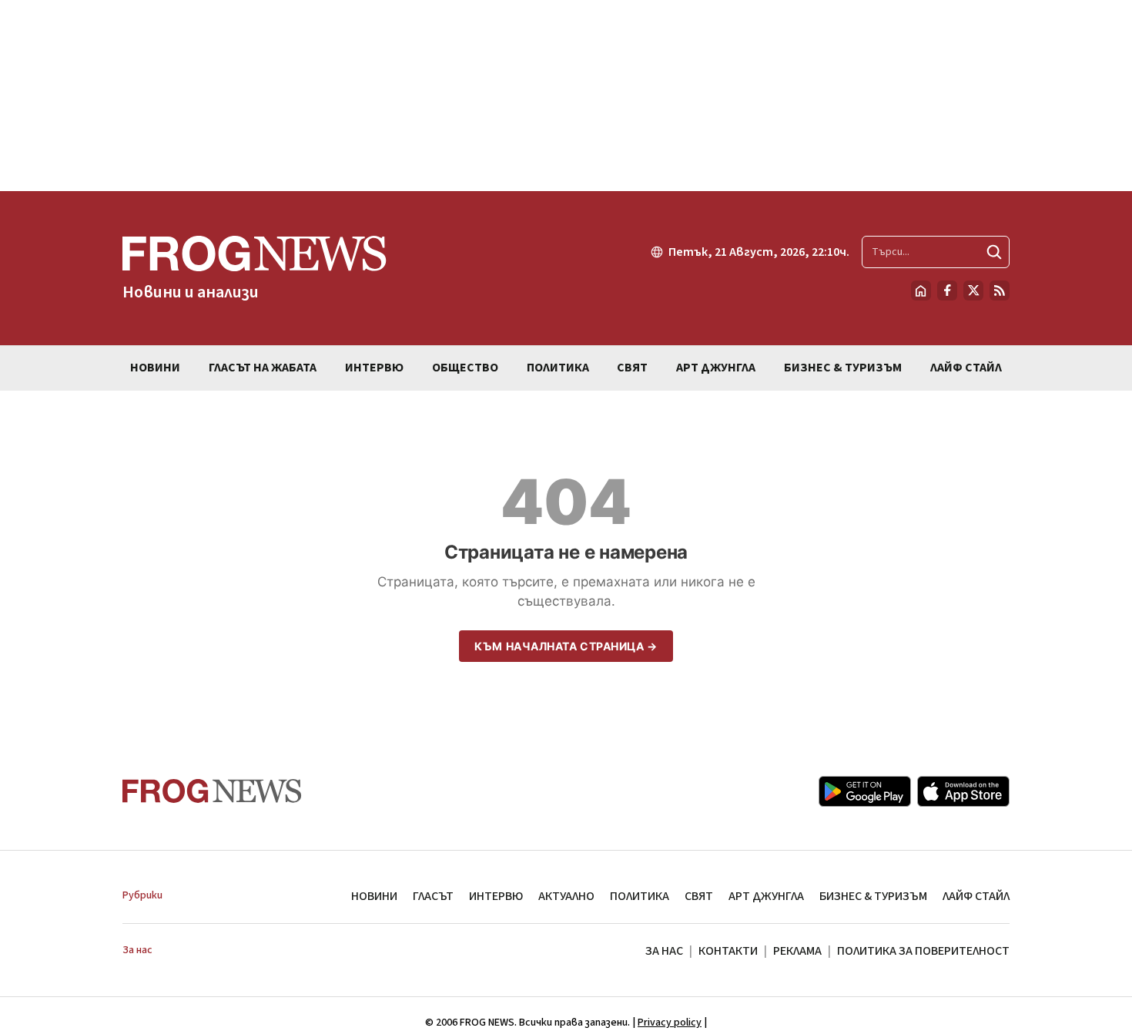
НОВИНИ (374, 896)
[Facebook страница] (947, 290)
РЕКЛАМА (797, 950)
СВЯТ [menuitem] (632, 367)
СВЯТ (699, 896)
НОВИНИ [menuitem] (155, 367)
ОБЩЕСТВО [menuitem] (465, 367)
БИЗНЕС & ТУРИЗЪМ (873, 896)
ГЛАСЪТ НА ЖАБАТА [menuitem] (262, 367)
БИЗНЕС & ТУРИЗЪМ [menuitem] (843, 367)
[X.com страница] (973, 290)
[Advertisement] (566, 95)
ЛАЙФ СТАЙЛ (976, 896)
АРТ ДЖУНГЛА (766, 896)
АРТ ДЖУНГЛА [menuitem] (715, 367)
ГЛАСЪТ (433, 896)
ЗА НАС (664, 950)
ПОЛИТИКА (639, 896)
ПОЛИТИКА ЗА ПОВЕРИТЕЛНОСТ (923, 950)
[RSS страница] (1000, 290)
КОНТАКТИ (728, 950)
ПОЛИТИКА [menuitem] (558, 367)
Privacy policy (670, 1022)
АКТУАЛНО (566, 896)
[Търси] (994, 252)
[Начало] (921, 290)
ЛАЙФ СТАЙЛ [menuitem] (966, 367)
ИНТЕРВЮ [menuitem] (374, 367)
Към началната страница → (565, 646)
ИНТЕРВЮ (496, 896)
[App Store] (963, 791)
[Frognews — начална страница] (212, 791)
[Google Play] (865, 791)
